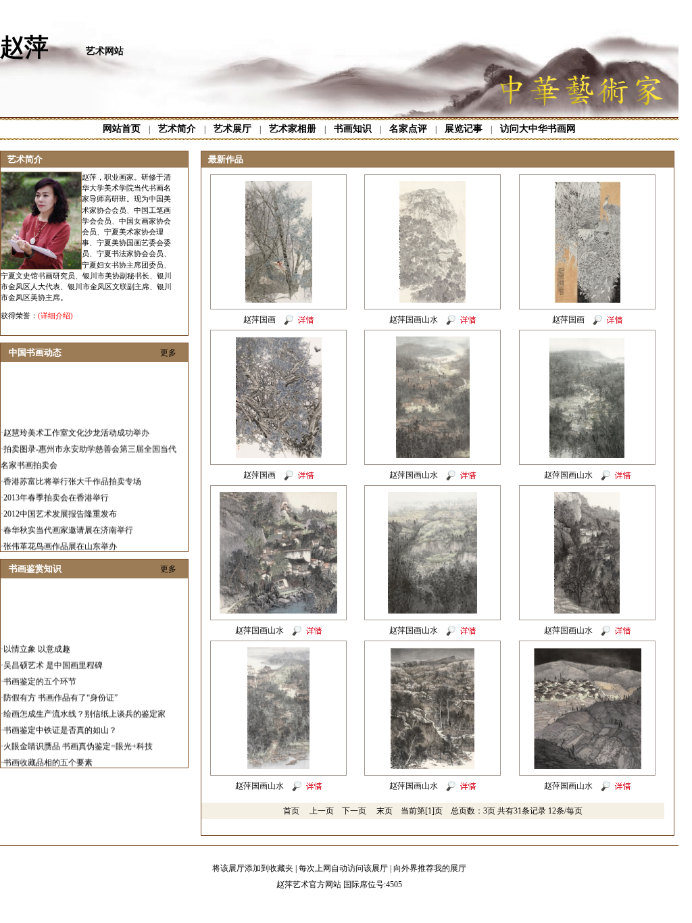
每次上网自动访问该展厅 (343, 868)
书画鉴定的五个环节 (39, 674)
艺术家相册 (292, 129)
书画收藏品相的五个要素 (48, 755)
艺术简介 (177, 129)
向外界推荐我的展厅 (429, 868)
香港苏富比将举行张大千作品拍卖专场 (72, 474)
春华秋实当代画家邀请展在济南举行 (68, 523)
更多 (168, 352)
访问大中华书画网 (538, 129)
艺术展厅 (232, 129)
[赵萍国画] (278, 300)
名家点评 (408, 129)
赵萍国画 (259, 319)
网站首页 (122, 129)
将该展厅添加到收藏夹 (252, 868)
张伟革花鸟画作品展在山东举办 (60, 539)
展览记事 (464, 129)
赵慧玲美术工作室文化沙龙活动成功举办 (76, 425)
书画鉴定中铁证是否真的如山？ (60, 723)
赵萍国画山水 (413, 319)
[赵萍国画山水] (432, 300)
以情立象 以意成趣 (36, 642)
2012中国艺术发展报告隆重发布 (60, 507)
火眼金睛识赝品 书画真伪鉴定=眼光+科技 (78, 739)
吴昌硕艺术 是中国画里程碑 (53, 658)
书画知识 (353, 129)
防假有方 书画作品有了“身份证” (60, 690)
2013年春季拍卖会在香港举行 (56, 490)
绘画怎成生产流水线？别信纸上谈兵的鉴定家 (84, 707)
